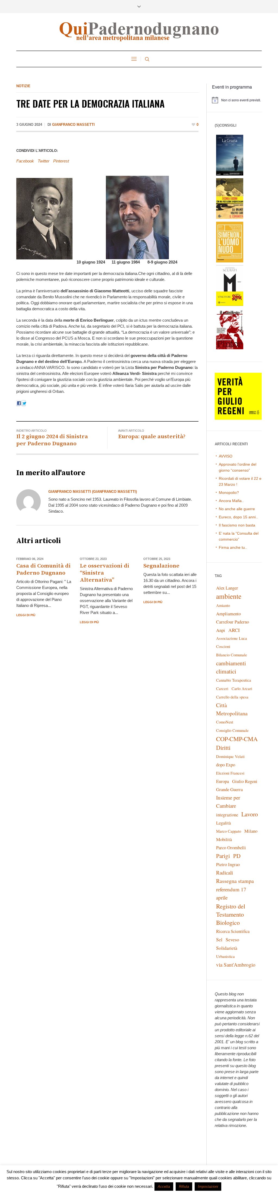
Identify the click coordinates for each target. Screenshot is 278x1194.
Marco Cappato (228, 831)
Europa (222, 781)
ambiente (228, 596)
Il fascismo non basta (237, 525)
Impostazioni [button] (208, 1186)
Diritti (223, 747)
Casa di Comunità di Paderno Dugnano (43, 569)
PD (237, 856)
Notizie (23, 86)
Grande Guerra (229, 789)
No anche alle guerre (237, 509)
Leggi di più (25, 615)
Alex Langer (227, 588)
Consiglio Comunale (232, 730)
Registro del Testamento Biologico (230, 914)
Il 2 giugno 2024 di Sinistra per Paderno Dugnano (52, 440)
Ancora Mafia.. (231, 501)
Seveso (232, 939)
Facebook (25, 161)
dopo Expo (225, 764)
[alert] (237, 100)
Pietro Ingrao (228, 864)
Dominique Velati (230, 756)
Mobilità (224, 839)
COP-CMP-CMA (237, 739)
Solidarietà (226, 948)
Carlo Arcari (242, 688)
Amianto (223, 605)
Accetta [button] (164, 1186)
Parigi (223, 856)
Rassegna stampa (235, 881)
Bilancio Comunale (231, 654)
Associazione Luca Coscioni (231, 642)
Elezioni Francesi (230, 773)
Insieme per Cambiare (228, 801)
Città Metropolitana (232, 709)
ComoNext (224, 722)
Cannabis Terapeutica (233, 680)
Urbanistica (225, 956)
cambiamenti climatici (231, 667)
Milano (250, 831)
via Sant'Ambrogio (235, 964)
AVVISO (225, 456)
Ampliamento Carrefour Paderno (232, 617)
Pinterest (61, 161)
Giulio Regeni (244, 781)
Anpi (220, 630)
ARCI (234, 630)
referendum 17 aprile (231, 893)
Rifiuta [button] (184, 1186)
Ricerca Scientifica (232, 931)
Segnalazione (161, 565)
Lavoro (249, 814)
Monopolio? (229, 492)
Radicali (224, 872)
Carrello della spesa (232, 697)
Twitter (43, 161)
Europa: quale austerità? (151, 436)
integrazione (227, 814)
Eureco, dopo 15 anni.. (238, 517)
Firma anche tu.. (233, 547)
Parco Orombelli (231, 847)
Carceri (222, 688)
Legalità (223, 823)
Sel (219, 939)
